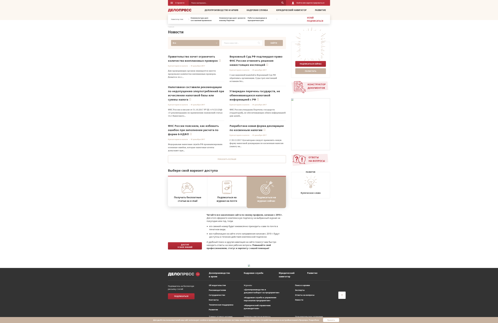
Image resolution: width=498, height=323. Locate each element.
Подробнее (314, 320)
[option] (204, 19)
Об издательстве (217, 285)
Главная (171, 27)
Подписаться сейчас (311, 64)
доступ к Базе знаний (185, 245)
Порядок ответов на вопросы (257, 316)
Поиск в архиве (302, 285)
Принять (331, 320)
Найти (274, 43)
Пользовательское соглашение (309, 316)
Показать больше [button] (227, 159)
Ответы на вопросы (304, 295)
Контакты (214, 300)
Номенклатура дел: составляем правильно (201, 19)
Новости (299, 300)
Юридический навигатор (291, 10)
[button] (195, 43)
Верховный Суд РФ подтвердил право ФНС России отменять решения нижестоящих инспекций (256, 61)
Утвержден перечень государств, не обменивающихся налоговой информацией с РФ (255, 95)
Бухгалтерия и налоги (178, 66)
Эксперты (300, 290)
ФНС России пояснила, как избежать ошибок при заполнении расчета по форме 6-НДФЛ (193, 130)
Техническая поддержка (221, 305)
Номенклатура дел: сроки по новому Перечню (232, 19)
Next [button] (277, 19)
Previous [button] (188, 19)
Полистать (310, 71)
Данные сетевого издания (220, 316)
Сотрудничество (217, 295)
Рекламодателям (217, 290)
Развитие (320, 10)
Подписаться (181, 296)
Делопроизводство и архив (221, 10)
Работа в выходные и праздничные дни (257, 19)
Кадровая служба (257, 10)
